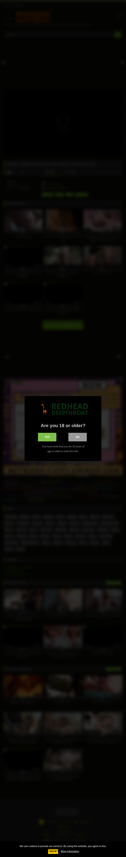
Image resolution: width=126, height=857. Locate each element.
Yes (47, 437)
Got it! (53, 851)
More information (70, 851)
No (77, 437)
